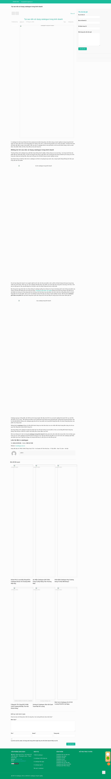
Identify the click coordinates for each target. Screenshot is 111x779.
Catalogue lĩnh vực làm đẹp (63, 762)
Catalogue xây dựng (61, 756)
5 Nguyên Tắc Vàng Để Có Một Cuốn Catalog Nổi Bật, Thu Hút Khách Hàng (20, 706)
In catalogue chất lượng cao (40, 758)
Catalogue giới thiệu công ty (63, 765)
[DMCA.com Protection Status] (15, 764)
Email (34, 733)
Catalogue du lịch (60, 759)
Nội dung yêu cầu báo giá (85, 32)
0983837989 (16, 1)
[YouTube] (93, 775)
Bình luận (14, 719)
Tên (12, 733)
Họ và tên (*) (81, 14)
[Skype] (87, 775)
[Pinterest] (97, 775)
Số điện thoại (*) (82, 26)
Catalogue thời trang (61, 760)
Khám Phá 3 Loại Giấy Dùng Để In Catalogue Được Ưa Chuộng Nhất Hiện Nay (20, 581)
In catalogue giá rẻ (38, 764)
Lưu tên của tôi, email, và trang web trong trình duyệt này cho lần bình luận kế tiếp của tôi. (34, 740)
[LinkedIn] (95, 775)
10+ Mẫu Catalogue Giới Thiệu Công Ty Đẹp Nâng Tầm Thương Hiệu (42, 581)
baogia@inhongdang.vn (27, 1)
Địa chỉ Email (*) (82, 20)
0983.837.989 (18, 759)
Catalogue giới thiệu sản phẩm (63, 764)
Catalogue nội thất (60, 757)
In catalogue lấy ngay (39, 761)
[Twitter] (91, 775)
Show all (73, 13)
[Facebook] (89, 775)
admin (21, 21)
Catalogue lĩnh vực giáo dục (63, 754)
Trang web (56, 733)
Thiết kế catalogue (38, 754)
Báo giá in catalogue (38, 768)
